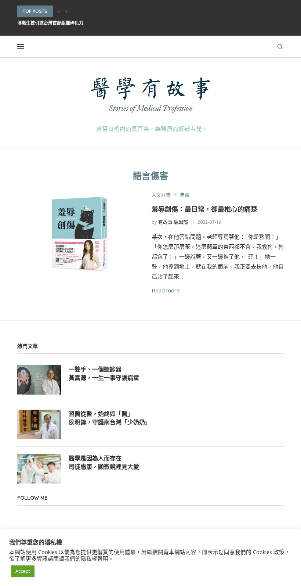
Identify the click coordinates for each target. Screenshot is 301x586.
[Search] (280, 46)
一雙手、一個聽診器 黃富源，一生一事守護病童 (104, 373)
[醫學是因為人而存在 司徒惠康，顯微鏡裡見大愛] (39, 468)
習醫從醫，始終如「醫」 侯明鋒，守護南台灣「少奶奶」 (110, 417)
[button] (59, 11)
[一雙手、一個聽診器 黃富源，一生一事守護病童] (39, 380)
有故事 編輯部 (173, 222)
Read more (166, 290)
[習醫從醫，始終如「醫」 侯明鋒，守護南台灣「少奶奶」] (39, 424)
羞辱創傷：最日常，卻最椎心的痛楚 (204, 209)
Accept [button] (22, 571)
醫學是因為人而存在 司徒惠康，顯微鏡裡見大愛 (104, 462)
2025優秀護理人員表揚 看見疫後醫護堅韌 (58, 23)
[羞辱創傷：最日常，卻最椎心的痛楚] (79, 233)
